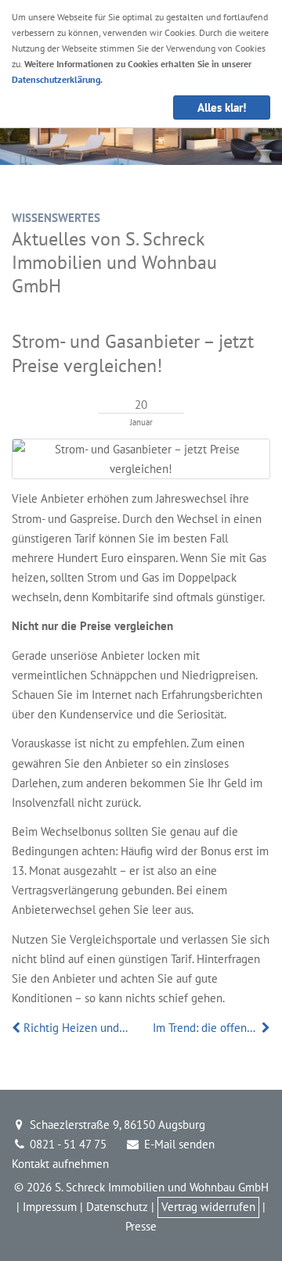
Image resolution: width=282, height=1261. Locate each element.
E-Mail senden (177, 1144)
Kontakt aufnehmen (60, 1163)
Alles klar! (221, 107)
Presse (141, 1226)
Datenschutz (117, 1206)
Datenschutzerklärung (56, 79)
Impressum (50, 1206)
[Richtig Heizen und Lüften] (18, 1027)
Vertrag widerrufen (208, 1206)
